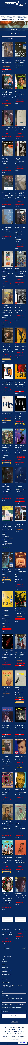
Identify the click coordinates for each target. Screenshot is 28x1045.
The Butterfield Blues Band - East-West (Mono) (20, 654)
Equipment (5, 967)
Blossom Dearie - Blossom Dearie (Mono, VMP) (20, 309)
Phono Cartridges (6, 974)
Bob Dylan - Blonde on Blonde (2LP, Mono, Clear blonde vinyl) (7, 348)
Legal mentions (6, 982)
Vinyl (3, 959)
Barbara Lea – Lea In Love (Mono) (20, 129)
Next (23, 948)
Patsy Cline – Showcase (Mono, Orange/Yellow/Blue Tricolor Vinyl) (7, 273)
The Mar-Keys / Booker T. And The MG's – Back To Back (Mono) (7, 195)
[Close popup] (26, 1025)
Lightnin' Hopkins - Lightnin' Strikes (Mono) (5, 161)
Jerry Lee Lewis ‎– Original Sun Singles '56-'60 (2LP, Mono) (7, 933)
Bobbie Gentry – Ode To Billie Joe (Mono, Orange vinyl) (7, 95)
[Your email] (14, 1011)
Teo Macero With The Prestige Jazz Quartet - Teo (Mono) (20, 195)
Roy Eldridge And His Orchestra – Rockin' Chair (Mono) (20, 861)
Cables (3, 977)
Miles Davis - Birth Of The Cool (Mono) (20, 60)
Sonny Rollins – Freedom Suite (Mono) (7, 382)
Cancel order (23, 1042)
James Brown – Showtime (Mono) (20, 524)
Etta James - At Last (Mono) (6, 689)
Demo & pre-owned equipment (7, 970)
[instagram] (2, 991)
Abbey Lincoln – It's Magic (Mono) (7, 129)
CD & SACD (4, 961)
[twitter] (5, 991)
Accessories (5, 979)
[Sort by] (14, 38)
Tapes (3, 964)
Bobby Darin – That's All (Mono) (20, 758)
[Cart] (25, 3)
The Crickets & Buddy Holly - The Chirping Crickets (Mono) (7, 861)
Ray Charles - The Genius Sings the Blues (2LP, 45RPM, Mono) (7, 760)
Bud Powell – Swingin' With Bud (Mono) (20, 895)
